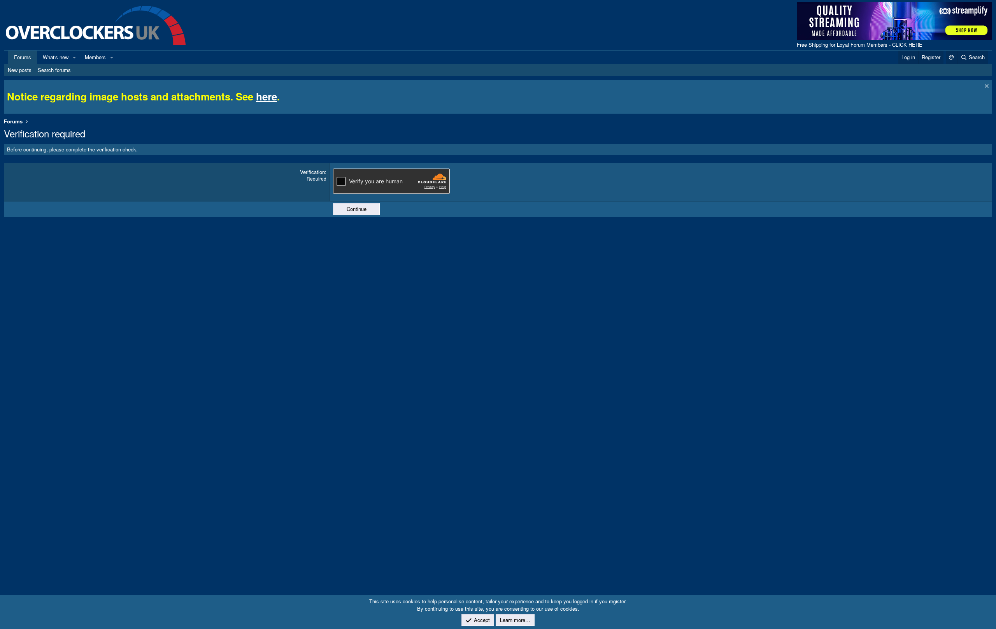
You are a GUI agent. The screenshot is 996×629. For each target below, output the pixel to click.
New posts (20, 70)
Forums (22, 57)
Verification (312, 172)
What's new (55, 57)
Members (95, 57)
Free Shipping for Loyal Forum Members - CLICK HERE (859, 44)
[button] (74, 57)
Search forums (54, 70)
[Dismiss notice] (985, 87)
